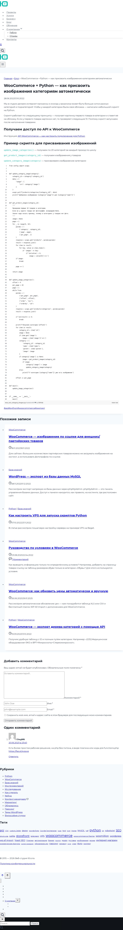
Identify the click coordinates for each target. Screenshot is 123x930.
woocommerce (26, 408)
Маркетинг (11, 802)
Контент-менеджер (15, 799)
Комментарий (73, 698)
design (25, 831)
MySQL (81, 830)
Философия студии (15, 815)
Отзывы (13, 36)
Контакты (11, 39)
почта (69, 844)
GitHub (40, 402)
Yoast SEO (20, 840)
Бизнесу (10, 19)
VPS (42, 836)
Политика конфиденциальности (17, 863)
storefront (23, 836)
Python (12, 508)
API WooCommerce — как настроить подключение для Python (51, 136)
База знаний (15, 470)
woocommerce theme (84, 836)
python (12, 408)
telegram (35, 836)
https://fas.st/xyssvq (19, 751)
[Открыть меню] (2, 64)
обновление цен (41, 844)
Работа (13, 32)
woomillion (102, 836)
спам (74, 844)
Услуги (10, 15)
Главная (8, 78)
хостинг (87, 844)
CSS (7, 831)
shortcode (4, 836)
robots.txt (110, 830)
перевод (62, 844)
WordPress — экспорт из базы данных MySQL (45, 476)
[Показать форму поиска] (2, 50)
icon (68, 831)
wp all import (6, 840)
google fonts (34, 831)
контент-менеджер (27, 844)
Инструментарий (14, 786)
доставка (72, 840)
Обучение (11, 25)
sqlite (12, 836)
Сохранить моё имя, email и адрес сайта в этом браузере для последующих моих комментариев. (59, 715)
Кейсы (8, 796)
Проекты (11, 12)
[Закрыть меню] (0, 881)
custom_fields (15, 831)
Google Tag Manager (48, 831)
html (64, 831)
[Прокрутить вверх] (2, 875)
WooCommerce (17, 430)
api (6, 408)
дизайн (64, 840)
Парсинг (9, 809)
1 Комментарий (20, 559)
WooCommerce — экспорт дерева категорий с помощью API (57, 626)
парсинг (53, 843)
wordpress (115, 836)
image (74, 831)
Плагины (30, 840)
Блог (9, 22)
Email (50, 709)
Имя (50, 703)
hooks (59, 831)
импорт (40, 408)
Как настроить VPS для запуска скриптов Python (48, 515)
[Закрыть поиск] (2, 919)
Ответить (13, 756)
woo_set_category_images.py (15, 402)
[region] (61, 282)
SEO (118, 830)
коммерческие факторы (10, 844)
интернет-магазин (106, 840)
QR (103, 831)
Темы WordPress (14, 812)
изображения (82, 840)
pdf (87, 831)
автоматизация (41, 840)
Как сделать (11, 792)
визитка (58, 840)
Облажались (11, 805)
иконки (92, 840)
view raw (115, 402)
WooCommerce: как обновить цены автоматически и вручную (58, 591)
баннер (51, 840)
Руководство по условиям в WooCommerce (43, 548)
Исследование (13, 789)
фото (79, 843)
